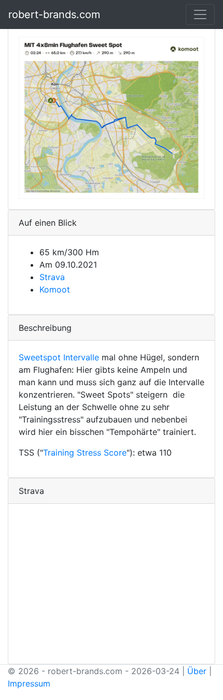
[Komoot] (111, 117)
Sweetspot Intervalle (59, 357)
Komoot (54, 289)
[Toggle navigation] (200, 14)
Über (196, 671)
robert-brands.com (54, 14)
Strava (52, 277)
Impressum (29, 683)
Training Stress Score (85, 452)
